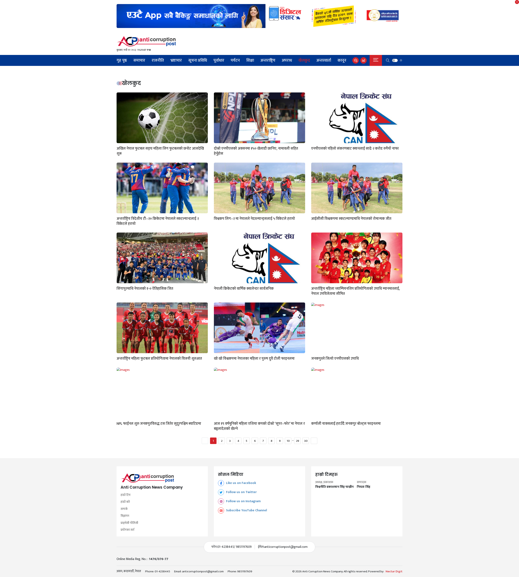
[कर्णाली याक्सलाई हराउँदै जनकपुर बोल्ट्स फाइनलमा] (356, 393)
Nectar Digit (394, 571)
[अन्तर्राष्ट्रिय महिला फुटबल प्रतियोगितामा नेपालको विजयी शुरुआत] (162, 327)
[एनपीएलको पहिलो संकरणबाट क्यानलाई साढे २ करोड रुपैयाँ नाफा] (356, 117)
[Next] (314, 441)
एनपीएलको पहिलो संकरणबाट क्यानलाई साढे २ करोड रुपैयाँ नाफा (355, 148)
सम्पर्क (124, 509)
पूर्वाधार (218, 60)
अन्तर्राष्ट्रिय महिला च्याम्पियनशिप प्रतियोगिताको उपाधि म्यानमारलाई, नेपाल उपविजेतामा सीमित (355, 291)
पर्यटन (235, 60)
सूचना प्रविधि (197, 60)
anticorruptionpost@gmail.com (286, 547)
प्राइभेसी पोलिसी (129, 523)
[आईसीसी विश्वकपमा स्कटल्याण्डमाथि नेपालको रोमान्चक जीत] (356, 188)
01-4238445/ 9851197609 (234, 547)
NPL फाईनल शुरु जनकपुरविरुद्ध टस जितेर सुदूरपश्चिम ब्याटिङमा (159, 423)
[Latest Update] (355, 60)
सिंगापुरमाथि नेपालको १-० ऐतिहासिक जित (145, 288)
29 (297, 440)
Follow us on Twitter (241, 492)
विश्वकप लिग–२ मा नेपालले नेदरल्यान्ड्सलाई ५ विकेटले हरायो (254, 218)
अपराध (287, 60)
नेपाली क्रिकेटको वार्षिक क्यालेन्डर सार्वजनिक (244, 288)
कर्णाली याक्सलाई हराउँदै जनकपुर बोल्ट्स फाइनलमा (346, 423)
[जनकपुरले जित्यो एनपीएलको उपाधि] (356, 327)
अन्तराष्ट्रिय (268, 60)
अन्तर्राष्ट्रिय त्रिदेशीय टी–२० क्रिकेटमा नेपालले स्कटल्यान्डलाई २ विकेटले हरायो (158, 221)
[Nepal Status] (259, 41)
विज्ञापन (125, 516)
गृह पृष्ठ (122, 60)
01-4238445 (162, 571)
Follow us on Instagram (243, 501)
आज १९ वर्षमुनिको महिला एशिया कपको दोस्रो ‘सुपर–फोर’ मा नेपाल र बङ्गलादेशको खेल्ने (259, 426)
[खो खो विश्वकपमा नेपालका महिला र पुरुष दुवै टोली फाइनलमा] (259, 327)
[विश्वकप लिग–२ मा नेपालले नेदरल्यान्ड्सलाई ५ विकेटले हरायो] (259, 188)
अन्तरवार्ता (323, 60)
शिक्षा (250, 60)
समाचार (139, 60)
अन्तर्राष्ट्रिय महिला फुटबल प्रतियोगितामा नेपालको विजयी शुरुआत (159, 358)
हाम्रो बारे (125, 502)
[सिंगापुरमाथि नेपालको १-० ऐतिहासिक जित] (162, 258)
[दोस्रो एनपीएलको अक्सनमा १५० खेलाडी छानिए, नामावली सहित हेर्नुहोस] (259, 117)
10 (288, 440)
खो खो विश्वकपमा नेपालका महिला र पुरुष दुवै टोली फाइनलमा (254, 358)
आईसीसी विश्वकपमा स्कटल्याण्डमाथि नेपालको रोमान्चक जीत (351, 218)
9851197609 (244, 571)
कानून (342, 60)
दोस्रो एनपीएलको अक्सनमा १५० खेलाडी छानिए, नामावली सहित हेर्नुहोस (256, 151)
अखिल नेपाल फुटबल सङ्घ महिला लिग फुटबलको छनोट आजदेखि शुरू (160, 151)
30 (306, 440)
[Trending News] (363, 60)
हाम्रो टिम (126, 495)
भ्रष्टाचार (176, 60)
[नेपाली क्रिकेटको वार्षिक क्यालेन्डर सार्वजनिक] (259, 258)
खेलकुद (304, 60)
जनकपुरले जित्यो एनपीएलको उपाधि (335, 358)
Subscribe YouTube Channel (246, 510)
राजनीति (158, 60)
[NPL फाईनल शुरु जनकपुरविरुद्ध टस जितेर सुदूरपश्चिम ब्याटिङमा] (162, 393)
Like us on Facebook (241, 483)
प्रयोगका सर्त (127, 530)
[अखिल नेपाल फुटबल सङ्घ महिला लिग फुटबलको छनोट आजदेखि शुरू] (162, 117)
